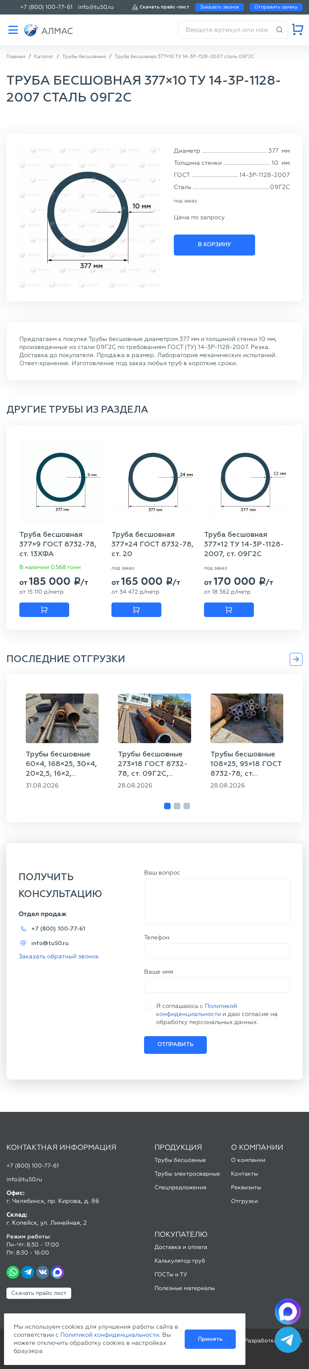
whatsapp (12, 1272)
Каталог (12, 29)
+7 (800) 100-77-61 (46, 7)
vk (42, 1272)
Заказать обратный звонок (59, 956)
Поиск (279, 30)
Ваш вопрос (162, 872)
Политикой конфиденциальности (109, 1334)
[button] (167, 806)
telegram (27, 1272)
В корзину (214, 244)
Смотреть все (296, 659)
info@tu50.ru (96, 7)
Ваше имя (158, 971)
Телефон (156, 937)
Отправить (175, 1044)
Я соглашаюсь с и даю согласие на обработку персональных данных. (217, 1014)
